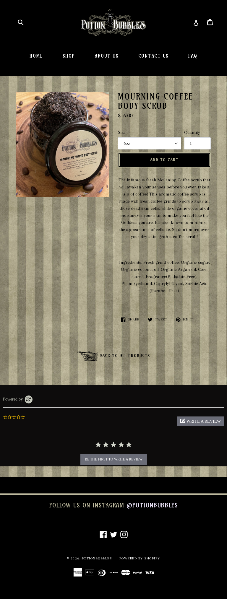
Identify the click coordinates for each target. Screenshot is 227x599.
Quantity (192, 132)
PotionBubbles (97, 558)
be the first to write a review (113, 459)
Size (122, 132)
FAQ (192, 56)
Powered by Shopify (139, 558)
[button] (200, 421)
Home (36, 56)
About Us (107, 56)
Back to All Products (124, 355)
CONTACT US (153, 56)
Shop (69, 56)
